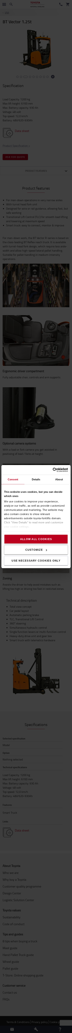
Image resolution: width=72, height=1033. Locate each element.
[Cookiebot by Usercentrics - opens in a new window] (52, 470)
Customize (34, 549)
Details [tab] (36, 479)
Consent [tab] (13, 479)
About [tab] (59, 479)
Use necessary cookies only (36, 560)
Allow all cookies (36, 538)
